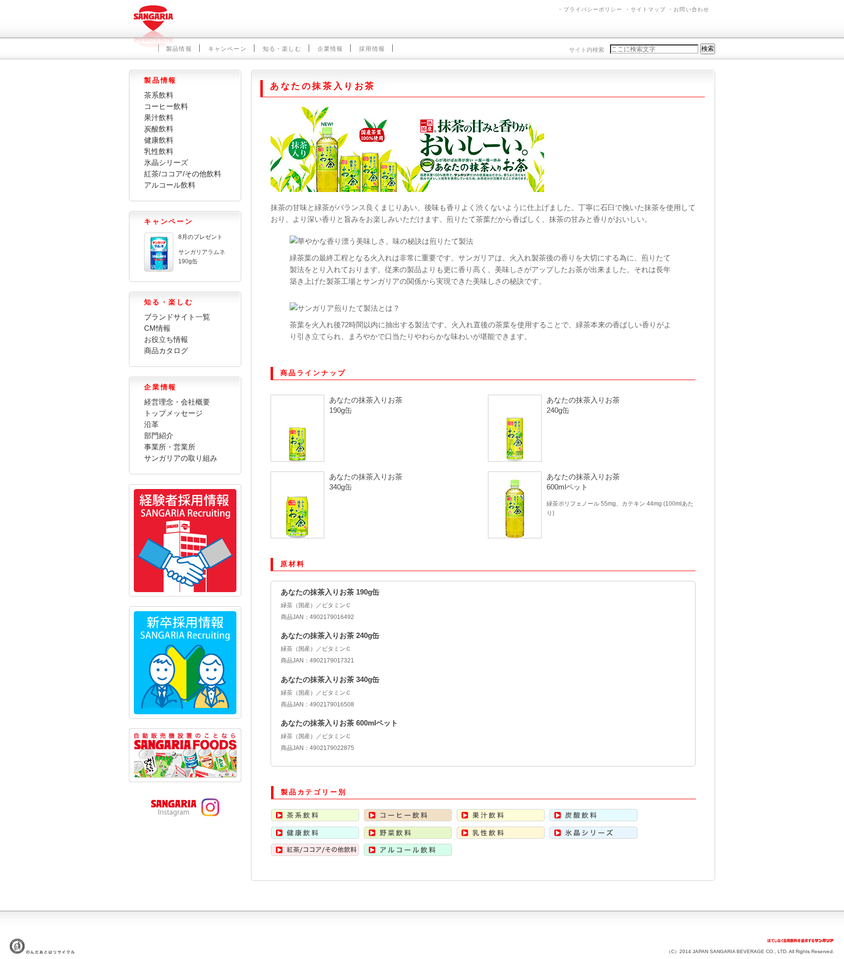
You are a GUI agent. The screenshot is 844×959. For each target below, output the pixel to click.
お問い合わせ (691, 9)
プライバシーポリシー (593, 9)
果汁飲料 (158, 117)
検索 (707, 48)
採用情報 (372, 48)
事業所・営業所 (169, 447)
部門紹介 (158, 435)
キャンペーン (227, 48)
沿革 (151, 424)
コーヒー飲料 (166, 106)
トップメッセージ (173, 413)
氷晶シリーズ (166, 162)
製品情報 (179, 48)
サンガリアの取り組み (180, 458)
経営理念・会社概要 (177, 402)
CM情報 (157, 328)
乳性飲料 (158, 151)
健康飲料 (158, 140)
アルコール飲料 (169, 185)
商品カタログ (166, 350)
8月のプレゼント (200, 237)
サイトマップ (648, 9)
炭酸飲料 (158, 129)
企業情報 (330, 48)
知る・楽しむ (282, 48)
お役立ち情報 (166, 339)
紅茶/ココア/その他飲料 (182, 174)
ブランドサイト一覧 (177, 317)
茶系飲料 (158, 95)
